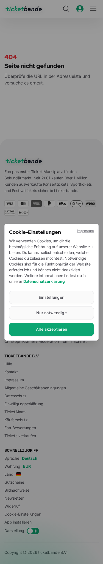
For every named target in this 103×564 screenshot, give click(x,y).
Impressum (85, 231)
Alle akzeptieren (51, 329)
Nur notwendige (51, 312)
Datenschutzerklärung (44, 281)
